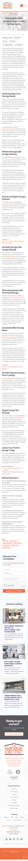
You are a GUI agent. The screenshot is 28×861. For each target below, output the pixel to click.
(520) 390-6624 (15, 563)
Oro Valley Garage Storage (14, 762)
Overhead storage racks (16, 297)
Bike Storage (14, 808)
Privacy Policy (17, 820)
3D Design (14, 803)
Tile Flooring (14, 791)
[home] (7, 5)
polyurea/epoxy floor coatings (10, 380)
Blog (16, 817)
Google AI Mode (9, 45)
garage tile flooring (18, 417)
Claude (13, 41)
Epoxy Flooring (14, 797)
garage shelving (16, 157)
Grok (6, 41)
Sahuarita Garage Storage (14, 760)
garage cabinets (6, 204)
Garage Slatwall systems (12, 256)
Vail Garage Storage (14, 766)
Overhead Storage (14, 805)
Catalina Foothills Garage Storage (14, 758)
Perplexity (19, 45)
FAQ (12, 817)
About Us (6, 817)
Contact (9, 820)
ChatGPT (18, 37)
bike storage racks (7, 337)
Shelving (14, 789)
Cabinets (14, 794)
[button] (25, 5)
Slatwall (14, 800)
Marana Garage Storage (14, 764)
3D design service (6, 129)
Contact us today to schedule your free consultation (12, 469)
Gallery (22, 817)
